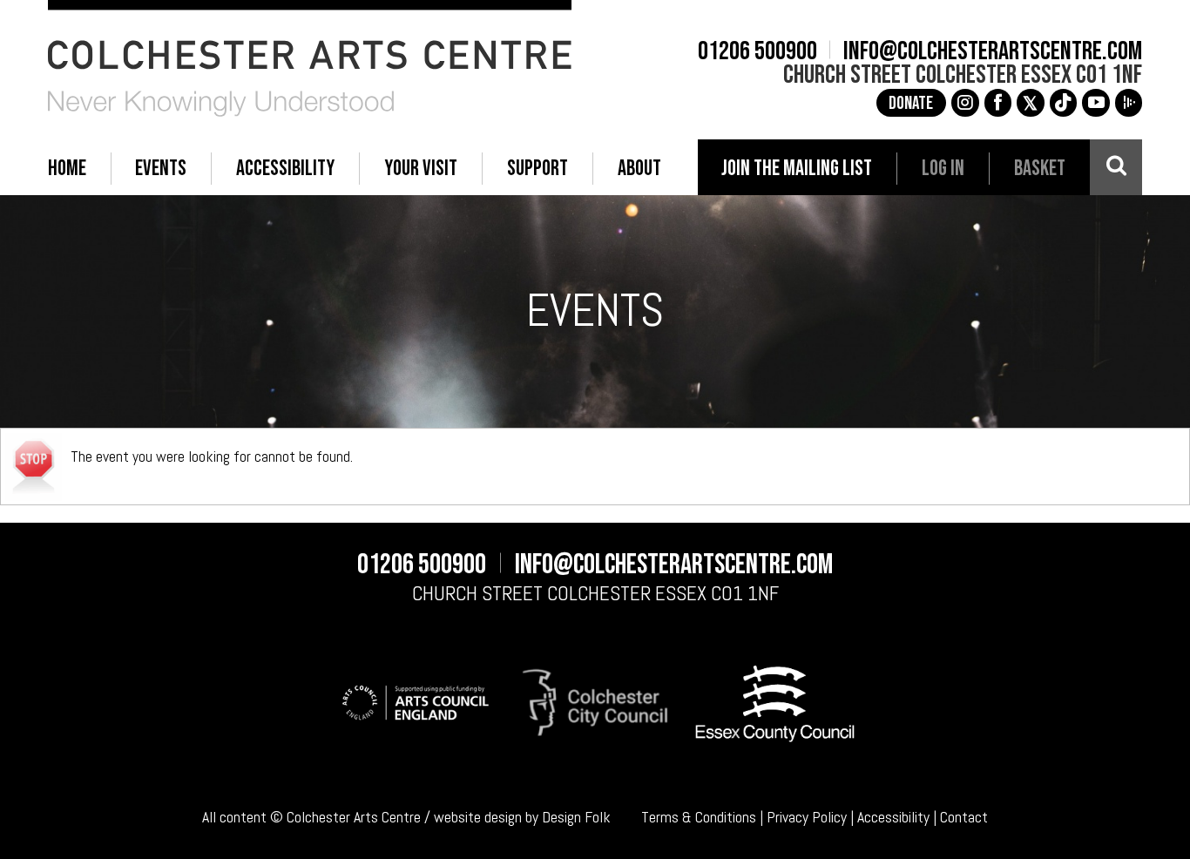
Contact (964, 817)
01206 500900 (757, 52)
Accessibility (893, 817)
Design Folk (576, 817)
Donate (911, 103)
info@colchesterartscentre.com (992, 52)
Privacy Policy (807, 817)
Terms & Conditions (698, 817)
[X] (1031, 103)
